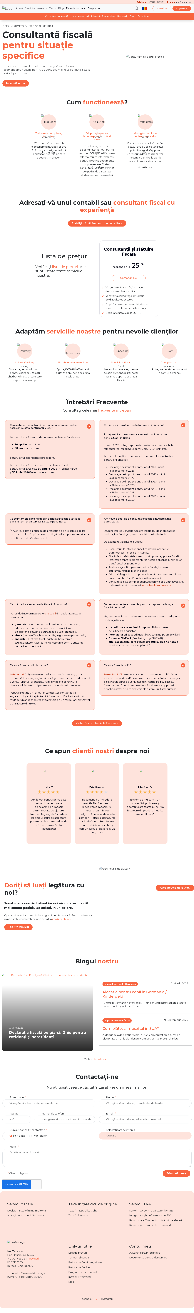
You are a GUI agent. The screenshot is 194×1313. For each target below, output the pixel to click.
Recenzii (122, 16)
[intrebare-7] (89, 665)
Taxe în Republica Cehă (82, 1210)
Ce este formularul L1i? (118, 665)
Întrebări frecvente (80, 1277)
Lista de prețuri (80, 16)
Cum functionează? (56, 16)
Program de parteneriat (82, 1272)
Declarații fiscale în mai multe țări (27, 1210)
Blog (61, 8)
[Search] (137, 8)
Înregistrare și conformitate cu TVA (150, 1215)
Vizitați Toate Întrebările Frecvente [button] (97, 723)
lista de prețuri (65, 267)
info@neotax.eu (62, 919)
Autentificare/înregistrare (144, 1252)
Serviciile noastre (35, 8)
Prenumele (17, 1097)
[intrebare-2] (183, 425)
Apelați (14, 1113)
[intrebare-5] (89, 604)
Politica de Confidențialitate (85, 1262)
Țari (51, 8)
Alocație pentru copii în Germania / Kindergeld (134, 994)
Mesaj (13, 1146)
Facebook (86, 1299)
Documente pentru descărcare (148, 1257)
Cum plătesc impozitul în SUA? (130, 1028)
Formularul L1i (113, 674)
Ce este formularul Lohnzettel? (29, 665)
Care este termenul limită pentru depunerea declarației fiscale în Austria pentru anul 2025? (43, 426)
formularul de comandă (156, 585)
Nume (110, 1097)
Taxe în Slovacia (78, 1215)
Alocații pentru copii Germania (25, 1215)
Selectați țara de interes (120, 1130)
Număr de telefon (53, 1113)
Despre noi (93, 8)
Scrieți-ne (143, 16)
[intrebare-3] (89, 520)
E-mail (110, 1113)
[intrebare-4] (183, 520)
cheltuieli (50, 613)
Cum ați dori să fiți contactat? (27, 1130)
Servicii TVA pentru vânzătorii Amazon (152, 1210)
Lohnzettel (17, 674)
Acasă (19, 8)
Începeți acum (15, 83)
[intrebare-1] (89, 426)
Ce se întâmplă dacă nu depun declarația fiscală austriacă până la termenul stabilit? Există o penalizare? (45, 520)
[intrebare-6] (183, 606)
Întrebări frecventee (103, 16)
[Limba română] (146, 8)
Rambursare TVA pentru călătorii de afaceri (155, 1220)
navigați (34, 1258)
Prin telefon (40, 1135)
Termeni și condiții (79, 1257)
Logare (180, 8)
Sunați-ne (161, 8)
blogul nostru (101, 1059)
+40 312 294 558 (18, 927)
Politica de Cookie (79, 1267)
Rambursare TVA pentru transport (150, 1225)
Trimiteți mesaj (176, 1173)
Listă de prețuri (77, 1252)
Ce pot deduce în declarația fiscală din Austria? (38, 604)
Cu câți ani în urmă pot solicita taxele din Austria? (134, 425)
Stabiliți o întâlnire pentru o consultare (97, 223)
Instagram (107, 1299)
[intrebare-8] (183, 665)
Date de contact (75, 8)
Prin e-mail (19, 1135)
